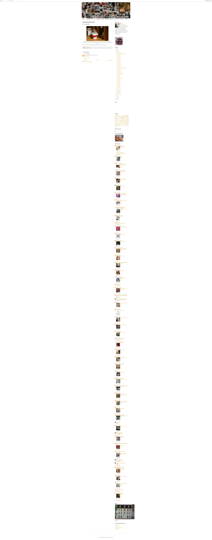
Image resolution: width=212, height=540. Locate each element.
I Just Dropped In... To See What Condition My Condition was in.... (124, 194)
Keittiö (103, 19)
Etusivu (83, 19)
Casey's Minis (118, 192)
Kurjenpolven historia (89, 19)
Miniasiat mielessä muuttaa (119, 460)
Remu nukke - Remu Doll (124, 317)
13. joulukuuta (118, 69)
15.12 (121, 342)
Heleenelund (118, 324)
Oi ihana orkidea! (119, 70)
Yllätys (116, 126)
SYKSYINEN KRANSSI (124, 226)
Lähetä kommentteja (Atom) (88, 61)
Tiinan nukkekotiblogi (119, 247)
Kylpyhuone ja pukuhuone (109, 19)
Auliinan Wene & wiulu (119, 493)
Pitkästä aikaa (122, 270)
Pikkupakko (118, 422)
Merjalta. (103, 41)
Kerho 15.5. (117, 285)
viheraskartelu (123, 125)
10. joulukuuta (118, 75)
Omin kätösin (125, 120)
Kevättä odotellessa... (123, 241)
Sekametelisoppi (118, 331)
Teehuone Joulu (120, 123)
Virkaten (127, 125)
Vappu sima (122, 263)
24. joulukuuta (118, 55)
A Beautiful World (118, 185)
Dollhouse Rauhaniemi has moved (120, 299)
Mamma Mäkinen (118, 349)
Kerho (121, 118)
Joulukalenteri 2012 (123, 117)
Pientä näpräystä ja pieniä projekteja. (122, 262)
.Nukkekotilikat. (118, 284)
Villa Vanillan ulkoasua (123, 379)
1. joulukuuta (118, 87)
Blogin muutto (118, 464)
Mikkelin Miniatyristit (119, 432)
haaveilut (123, 115)
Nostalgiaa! (118, 79)
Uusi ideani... (117, 490)
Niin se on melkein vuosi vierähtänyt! (121, 153)
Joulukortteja (122, 310)
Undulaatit (122, 124)
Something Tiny (118, 356)
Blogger (112, 537)
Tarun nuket (118, 316)
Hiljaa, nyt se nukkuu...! (124, 426)
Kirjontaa (127, 118)
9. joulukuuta (118, 77)
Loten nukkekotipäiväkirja (120, 338)
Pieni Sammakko (118, 287)
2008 (117, 99)
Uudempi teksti (85, 60)
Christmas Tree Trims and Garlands (121, 223)
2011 (117, 95)
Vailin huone (122, 19)
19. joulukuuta (118, 60)
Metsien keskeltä (118, 240)
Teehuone (116, 123)
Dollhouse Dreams (119, 500)
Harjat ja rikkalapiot (123, 171)
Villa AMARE (118, 407)
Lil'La (117, 482)
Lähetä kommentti (86, 58)
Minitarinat (117, 269)
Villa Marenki (118, 371)
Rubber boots (122, 386)
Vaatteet (125, 124)
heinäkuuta (118, 94)
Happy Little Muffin (119, 163)
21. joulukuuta (118, 57)
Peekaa (117, 529)
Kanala (126, 19)
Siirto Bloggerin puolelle (119, 433)
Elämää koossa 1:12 (119, 215)
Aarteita (116, 115)
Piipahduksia (118, 400)
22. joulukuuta (118, 56)
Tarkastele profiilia (117, 34)
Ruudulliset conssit (118, 339)
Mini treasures (118, 222)
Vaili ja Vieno (98, 19)
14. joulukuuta (118, 66)
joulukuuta (118, 52)
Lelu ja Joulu (118, 475)
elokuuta (118, 92)
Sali (94, 19)
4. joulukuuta (118, 83)
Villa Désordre (118, 255)
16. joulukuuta (118, 64)
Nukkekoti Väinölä (119, 145)
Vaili (128, 124)
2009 (117, 98)
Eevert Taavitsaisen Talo (120, 152)
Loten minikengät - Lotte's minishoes (122, 385)
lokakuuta (118, 90)
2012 (117, 51)
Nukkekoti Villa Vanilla (119, 378)
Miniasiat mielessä (119, 459)
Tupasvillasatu (118, 309)
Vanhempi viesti (109, 60)
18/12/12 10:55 (87, 56)
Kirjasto (123, 118)
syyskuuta (118, 91)
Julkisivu (116, 118)
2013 (117, 50)
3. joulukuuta (118, 84)
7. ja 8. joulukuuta (119, 78)
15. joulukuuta (118, 65)
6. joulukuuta (118, 82)
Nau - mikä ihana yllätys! (120, 73)
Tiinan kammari (118, 233)
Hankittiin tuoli (122, 408)
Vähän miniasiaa (123, 332)
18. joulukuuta (118, 61)
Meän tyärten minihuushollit (120, 170)
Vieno (116, 125)
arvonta (120, 115)
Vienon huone (117, 19)
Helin (117, 302)
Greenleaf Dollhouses (119, 527)
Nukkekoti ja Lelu (118, 528)
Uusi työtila (122, 216)
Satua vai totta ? (118, 425)
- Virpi (122, 23)
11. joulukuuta (118, 74)
